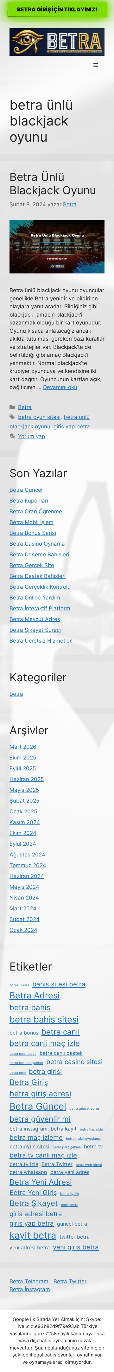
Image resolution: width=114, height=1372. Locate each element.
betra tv (93, 1146)
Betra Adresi (35, 995)
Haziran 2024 (27, 876)
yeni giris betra (76, 1247)
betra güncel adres (84, 1108)
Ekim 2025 (23, 757)
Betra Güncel (26, 490)
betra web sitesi (89, 1165)
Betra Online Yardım (35, 597)
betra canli (60, 1031)
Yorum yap (31, 436)
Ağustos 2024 (27, 854)
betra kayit (64, 1128)
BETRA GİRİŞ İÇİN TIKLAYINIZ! (57, 9)
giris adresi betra (36, 1214)
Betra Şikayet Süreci (35, 630)
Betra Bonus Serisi (33, 533)
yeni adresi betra (30, 1247)
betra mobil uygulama (83, 1139)
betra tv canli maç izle (43, 1155)
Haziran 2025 (27, 779)
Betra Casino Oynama (37, 544)
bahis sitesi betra (59, 984)
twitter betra (75, 1237)
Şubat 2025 (24, 801)
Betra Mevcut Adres (35, 619)
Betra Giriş (29, 1082)
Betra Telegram (29, 1281)
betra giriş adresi (40, 1093)
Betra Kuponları (29, 500)
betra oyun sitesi (39, 417)
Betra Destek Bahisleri (38, 576)
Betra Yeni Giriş (33, 1192)
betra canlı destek (61, 1053)
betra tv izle (24, 1164)
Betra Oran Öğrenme (36, 511)
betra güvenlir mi (40, 1119)
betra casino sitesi (74, 1062)
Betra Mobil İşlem (32, 522)
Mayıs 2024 (24, 887)
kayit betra (33, 1235)
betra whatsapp (28, 1172)
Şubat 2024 (25, 919)
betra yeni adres (69, 1172)
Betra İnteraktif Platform (40, 608)
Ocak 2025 (23, 811)
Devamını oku (60, 387)
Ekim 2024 (23, 833)
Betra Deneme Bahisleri (39, 554)
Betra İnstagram (30, 1289)
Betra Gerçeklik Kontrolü (40, 587)
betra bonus (24, 1032)
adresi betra (19, 985)
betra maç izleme (36, 1137)
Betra (25, 407)
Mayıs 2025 (24, 790)
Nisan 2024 (24, 897)
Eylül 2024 (23, 844)
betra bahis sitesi (44, 1019)
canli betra (69, 1205)
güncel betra (72, 1224)
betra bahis (30, 1007)
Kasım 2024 (25, 822)
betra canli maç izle (45, 1043)
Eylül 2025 (23, 768)
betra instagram (29, 1128)
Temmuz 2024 (28, 865)
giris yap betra (72, 426)
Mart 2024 (23, 908)
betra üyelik (69, 1194)
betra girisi (45, 1071)
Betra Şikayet (34, 1203)
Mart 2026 (23, 747)
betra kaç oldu (91, 1129)
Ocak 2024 (23, 930)
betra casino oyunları (26, 1063)
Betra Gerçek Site (32, 565)
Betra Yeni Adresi (41, 1182)
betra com (18, 1073)
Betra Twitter (57, 1164)
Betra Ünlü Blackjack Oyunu (53, 183)
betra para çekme (67, 1147)
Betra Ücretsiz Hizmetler (41, 641)
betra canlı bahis (23, 1054)
